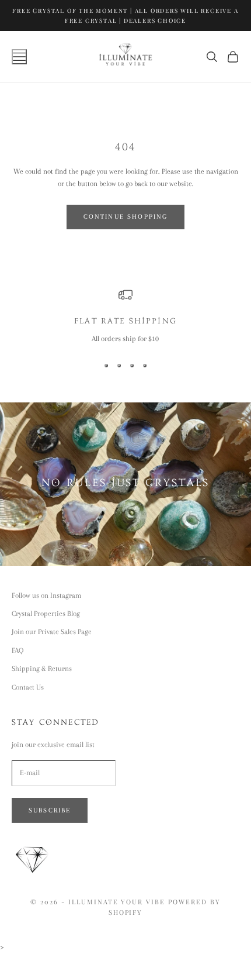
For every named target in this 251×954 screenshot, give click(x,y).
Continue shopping (125, 217)
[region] (125, 316)
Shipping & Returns (42, 668)
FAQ (17, 650)
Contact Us (28, 687)
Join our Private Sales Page (52, 632)
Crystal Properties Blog (46, 613)
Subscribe (50, 810)
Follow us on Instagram (46, 595)
